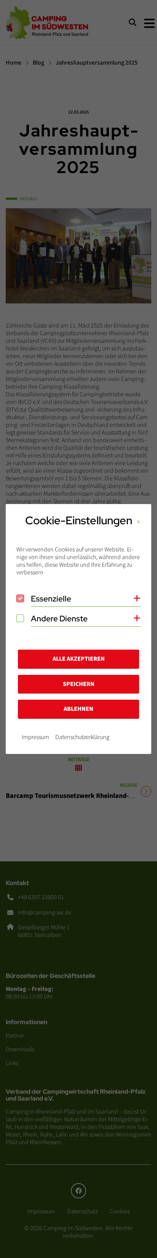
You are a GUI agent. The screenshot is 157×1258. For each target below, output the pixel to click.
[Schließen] (138, 522)
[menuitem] (35, 737)
